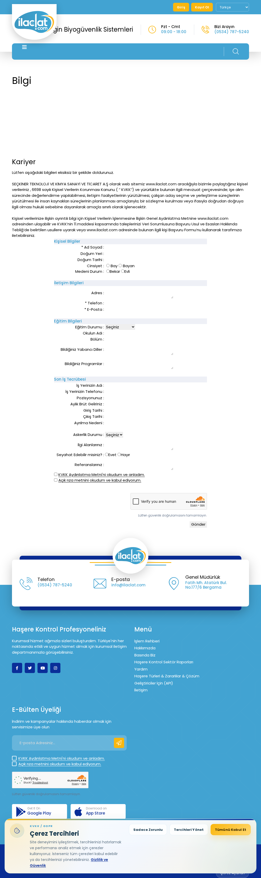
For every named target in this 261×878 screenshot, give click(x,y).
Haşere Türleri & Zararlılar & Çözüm (166, 676)
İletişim (141, 690)
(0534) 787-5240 (231, 31)
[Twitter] (30, 668)
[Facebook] (17, 668)
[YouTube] (42, 668)
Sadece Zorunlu (148, 829)
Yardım (141, 669)
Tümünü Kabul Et (230, 829)
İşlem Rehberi (147, 641)
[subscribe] (119, 743)
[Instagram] (55, 668)
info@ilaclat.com (128, 585)
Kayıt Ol (202, 7)
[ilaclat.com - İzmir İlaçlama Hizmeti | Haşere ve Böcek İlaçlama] (34, 22)
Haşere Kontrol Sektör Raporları (163, 662)
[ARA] (236, 51)
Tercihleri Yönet (189, 829)
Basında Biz (144, 655)
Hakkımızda (144, 648)
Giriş (181, 7)
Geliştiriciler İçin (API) (153, 683)
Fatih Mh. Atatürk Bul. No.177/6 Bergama (206, 585)
